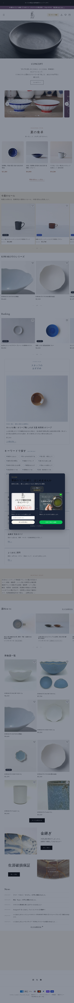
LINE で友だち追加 (51, 522)
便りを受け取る (23, 522)
